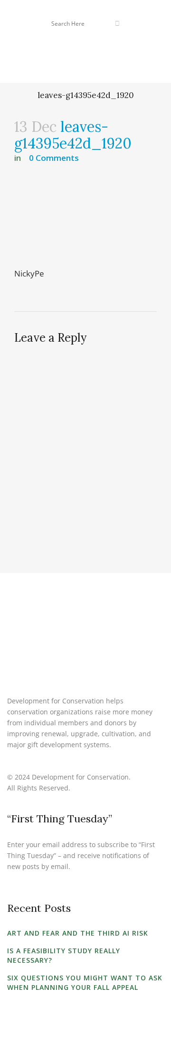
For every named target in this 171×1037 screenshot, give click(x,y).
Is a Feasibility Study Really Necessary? (63, 955)
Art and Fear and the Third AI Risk (77, 933)
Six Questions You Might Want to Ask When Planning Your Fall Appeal (84, 982)
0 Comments (54, 157)
